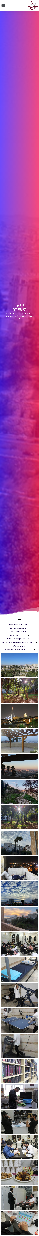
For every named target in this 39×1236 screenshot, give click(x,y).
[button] (3, 5)
